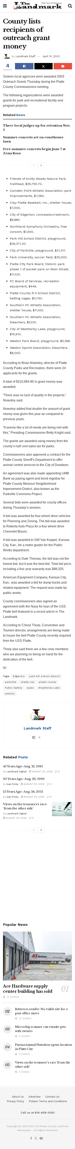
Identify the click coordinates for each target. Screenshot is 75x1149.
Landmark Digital (17, 771)
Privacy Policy (15, 1101)
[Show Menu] (5, 6)
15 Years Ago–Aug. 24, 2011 (23, 791)
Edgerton (19, 676)
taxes (30, 687)
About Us (18, 1096)
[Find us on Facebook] (31, 1138)
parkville (10, 682)
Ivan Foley (12, 784)
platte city (27, 682)
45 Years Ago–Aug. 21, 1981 (23, 766)
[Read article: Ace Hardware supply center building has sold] (37, 956)
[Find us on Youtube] (41, 1138)
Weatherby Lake (49, 687)
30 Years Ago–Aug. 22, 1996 (23, 779)
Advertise (34, 1096)
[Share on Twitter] (43, 66)
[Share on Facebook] (24, 66)
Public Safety (13, 687)
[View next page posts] (41, 165)
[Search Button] (70, 6)
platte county (47, 682)
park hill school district (44, 676)
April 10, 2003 (51, 56)
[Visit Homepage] (37, 6)
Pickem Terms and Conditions (48, 1101)
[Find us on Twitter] (35, 1138)
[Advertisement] (37, 878)
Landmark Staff (25, 56)
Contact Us (52, 1096)
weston (10, 693)
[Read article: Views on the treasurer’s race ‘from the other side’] (62, 809)
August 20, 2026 (42, 771)
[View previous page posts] (34, 165)
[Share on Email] (63, 66)
